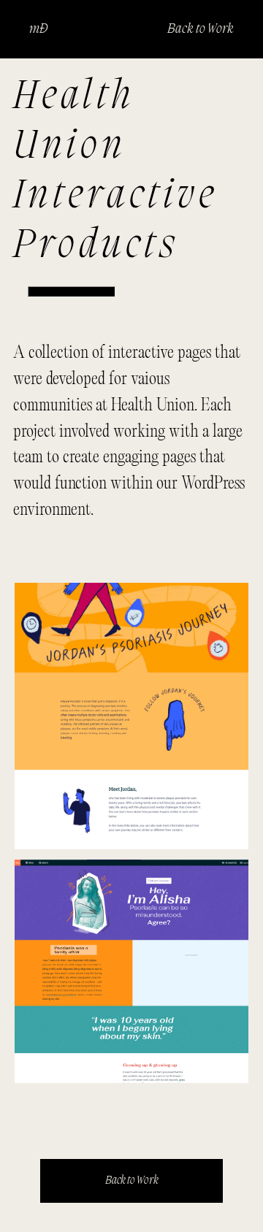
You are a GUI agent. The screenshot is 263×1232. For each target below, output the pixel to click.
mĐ (38, 29)
